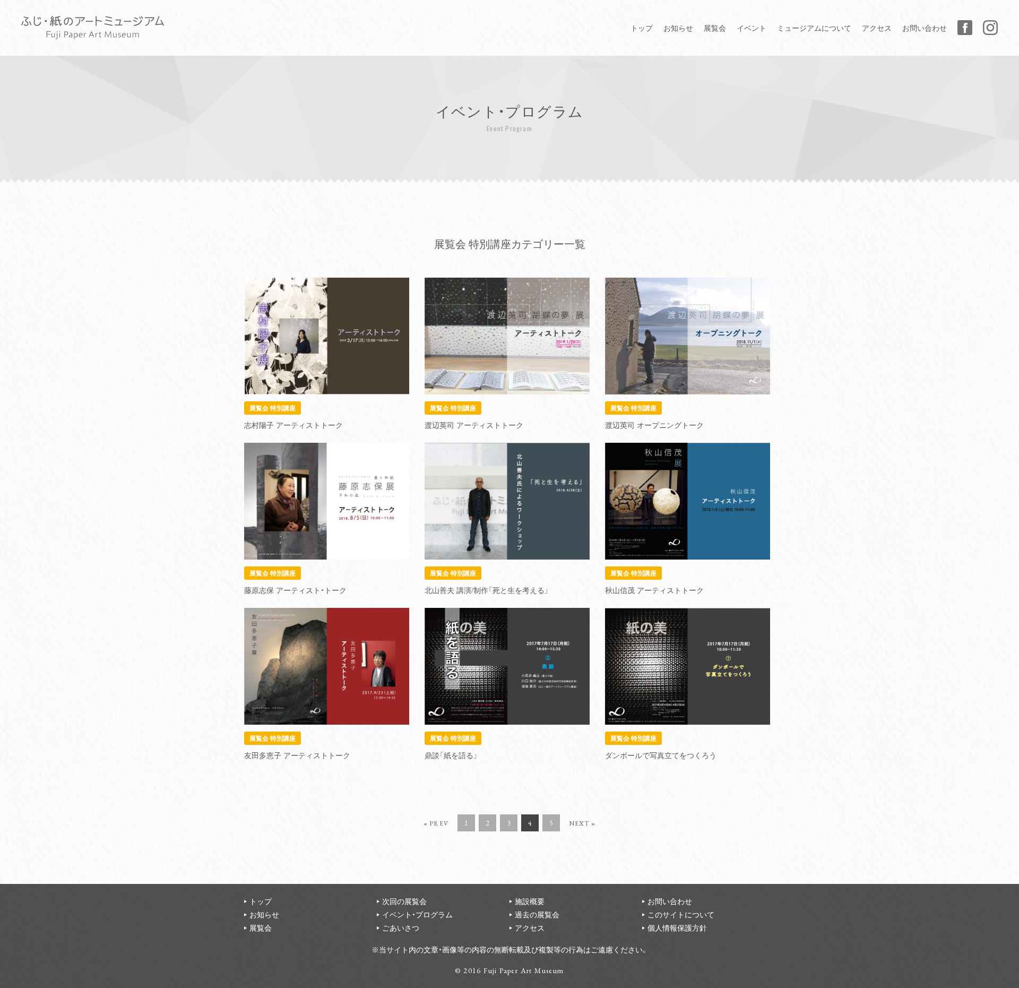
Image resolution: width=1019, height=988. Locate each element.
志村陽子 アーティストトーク (293, 424)
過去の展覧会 (537, 914)
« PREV (436, 823)
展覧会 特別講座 (272, 407)
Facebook (964, 27)
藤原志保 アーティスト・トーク (295, 590)
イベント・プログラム (417, 914)
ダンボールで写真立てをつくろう (660, 755)
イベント (751, 27)
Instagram (990, 27)
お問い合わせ (924, 27)
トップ (642, 27)
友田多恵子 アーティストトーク (297, 755)
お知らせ (678, 27)
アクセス (877, 27)
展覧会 (715, 27)
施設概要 (530, 901)
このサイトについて (680, 914)
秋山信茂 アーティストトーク (654, 590)
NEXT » (582, 823)
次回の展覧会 (404, 901)
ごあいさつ (400, 927)
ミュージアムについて (814, 27)
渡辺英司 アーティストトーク (474, 424)
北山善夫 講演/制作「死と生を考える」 (487, 590)
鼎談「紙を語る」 (451, 755)
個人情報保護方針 (677, 927)
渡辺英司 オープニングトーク (654, 424)
